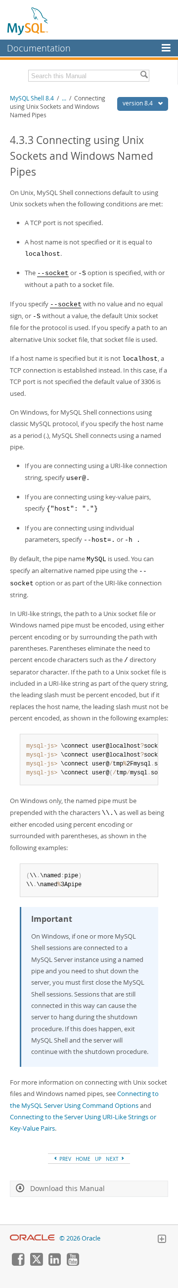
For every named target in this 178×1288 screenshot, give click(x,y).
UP (98, 1158)
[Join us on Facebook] (18, 1263)
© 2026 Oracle (79, 1238)
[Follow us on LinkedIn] (54, 1263)
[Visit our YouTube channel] (73, 1263)
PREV (64, 1158)
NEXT (113, 1158)
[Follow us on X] (36, 1263)
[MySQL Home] (28, 21)
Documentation (39, 48)
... (64, 98)
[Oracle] (32, 1238)
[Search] (144, 75)
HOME (83, 1158)
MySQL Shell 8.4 (32, 98)
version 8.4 (138, 103)
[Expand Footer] (161, 1240)
